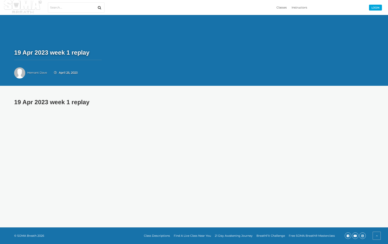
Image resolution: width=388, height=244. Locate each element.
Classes (281, 7)
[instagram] (362, 236)
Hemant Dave (37, 72)
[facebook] (348, 236)
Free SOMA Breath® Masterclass (312, 236)
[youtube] (355, 236)
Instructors (299, 7)
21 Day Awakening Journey (234, 236)
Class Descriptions (157, 236)
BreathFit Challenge (270, 236)
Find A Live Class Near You (192, 236)
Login (375, 7)
